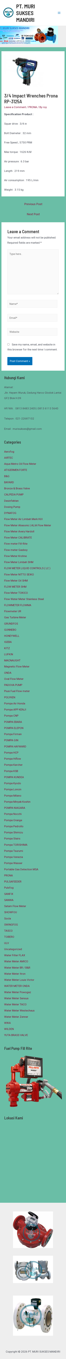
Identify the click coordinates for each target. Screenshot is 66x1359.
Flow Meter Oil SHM (16, 580)
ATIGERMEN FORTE (15, 470)
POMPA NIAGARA (14, 807)
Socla (7, 918)
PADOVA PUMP (13, 685)
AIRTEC (8, 457)
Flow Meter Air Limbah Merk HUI (23, 519)
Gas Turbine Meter (15, 617)
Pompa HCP (11, 752)
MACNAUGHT (12, 660)
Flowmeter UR (12, 611)
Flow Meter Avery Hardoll (19, 531)
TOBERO (9, 936)
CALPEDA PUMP (14, 494)
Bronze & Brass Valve (17, 488)
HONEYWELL (11, 635)
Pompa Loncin (12, 789)
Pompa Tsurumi (13, 850)
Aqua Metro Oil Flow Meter (20, 463)
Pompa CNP (11, 715)
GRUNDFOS (11, 623)
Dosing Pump (12, 506)
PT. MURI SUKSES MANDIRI (25, 13)
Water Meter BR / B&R (17, 967)
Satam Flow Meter (15, 906)
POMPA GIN (11, 740)
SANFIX (8, 894)
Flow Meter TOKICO (16, 592)
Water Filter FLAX (14, 955)
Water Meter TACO (15, 1004)
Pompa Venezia (13, 857)
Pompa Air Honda (14, 703)
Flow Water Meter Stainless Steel (24, 599)
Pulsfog (9, 887)
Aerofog (9, 451)
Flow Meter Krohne (15, 556)
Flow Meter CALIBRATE (18, 537)
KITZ (7, 648)
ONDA (7, 672)
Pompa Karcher (13, 764)
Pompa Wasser (13, 863)
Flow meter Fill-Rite (15, 543)
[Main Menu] (59, 13)
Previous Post (33, 204)
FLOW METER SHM (15, 586)
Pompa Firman (13, 734)
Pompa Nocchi (13, 814)
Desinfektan (11, 500)
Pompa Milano (12, 795)
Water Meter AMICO (16, 961)
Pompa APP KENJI (15, 709)
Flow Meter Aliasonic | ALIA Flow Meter (27, 525)
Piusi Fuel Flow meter (17, 691)
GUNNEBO (10, 629)
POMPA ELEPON (13, 728)
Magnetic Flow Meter (16, 666)
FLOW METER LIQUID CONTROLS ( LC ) (27, 568)
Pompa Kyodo (12, 783)
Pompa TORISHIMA (15, 844)
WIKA (7, 1022)
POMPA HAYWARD (15, 746)
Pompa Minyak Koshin (17, 801)
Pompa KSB (11, 771)
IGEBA (8, 642)
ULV (6, 943)
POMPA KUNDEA (14, 777)
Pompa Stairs (12, 838)
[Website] (32, 332)
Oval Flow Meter (14, 678)
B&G (6, 476)
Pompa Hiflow (12, 758)
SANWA (8, 900)
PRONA (32, 107)
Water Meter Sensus (16, 998)
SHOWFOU (10, 912)
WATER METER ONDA (17, 986)
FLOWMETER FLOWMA (17, 605)
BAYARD (9, 482)
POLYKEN (9, 697)
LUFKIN (8, 654)
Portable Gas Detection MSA (21, 869)
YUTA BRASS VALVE (16, 1035)
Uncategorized (13, 949)
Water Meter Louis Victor (19, 979)
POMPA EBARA (13, 722)
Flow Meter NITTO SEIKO (19, 574)
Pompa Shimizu (13, 832)
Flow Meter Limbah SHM (18, 562)
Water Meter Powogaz (17, 992)
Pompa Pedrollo (13, 826)
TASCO (8, 930)
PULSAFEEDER (12, 881)
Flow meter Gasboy (16, 550)
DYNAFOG (10, 513)
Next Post (33, 214)
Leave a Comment (15, 107)
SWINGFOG (11, 924)
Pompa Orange (13, 820)
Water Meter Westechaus (19, 1010)
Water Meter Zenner (16, 1016)
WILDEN (9, 1029)
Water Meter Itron (14, 973)
